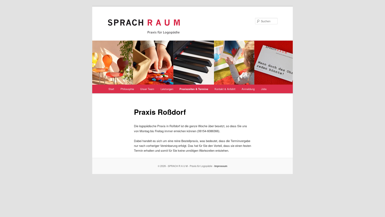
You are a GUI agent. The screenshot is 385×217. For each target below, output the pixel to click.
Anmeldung (248, 89)
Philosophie (127, 89)
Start (111, 89)
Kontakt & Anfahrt (225, 89)
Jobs (264, 89)
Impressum (220, 166)
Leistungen (167, 89)
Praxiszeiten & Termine (193, 89)
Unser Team (147, 89)
